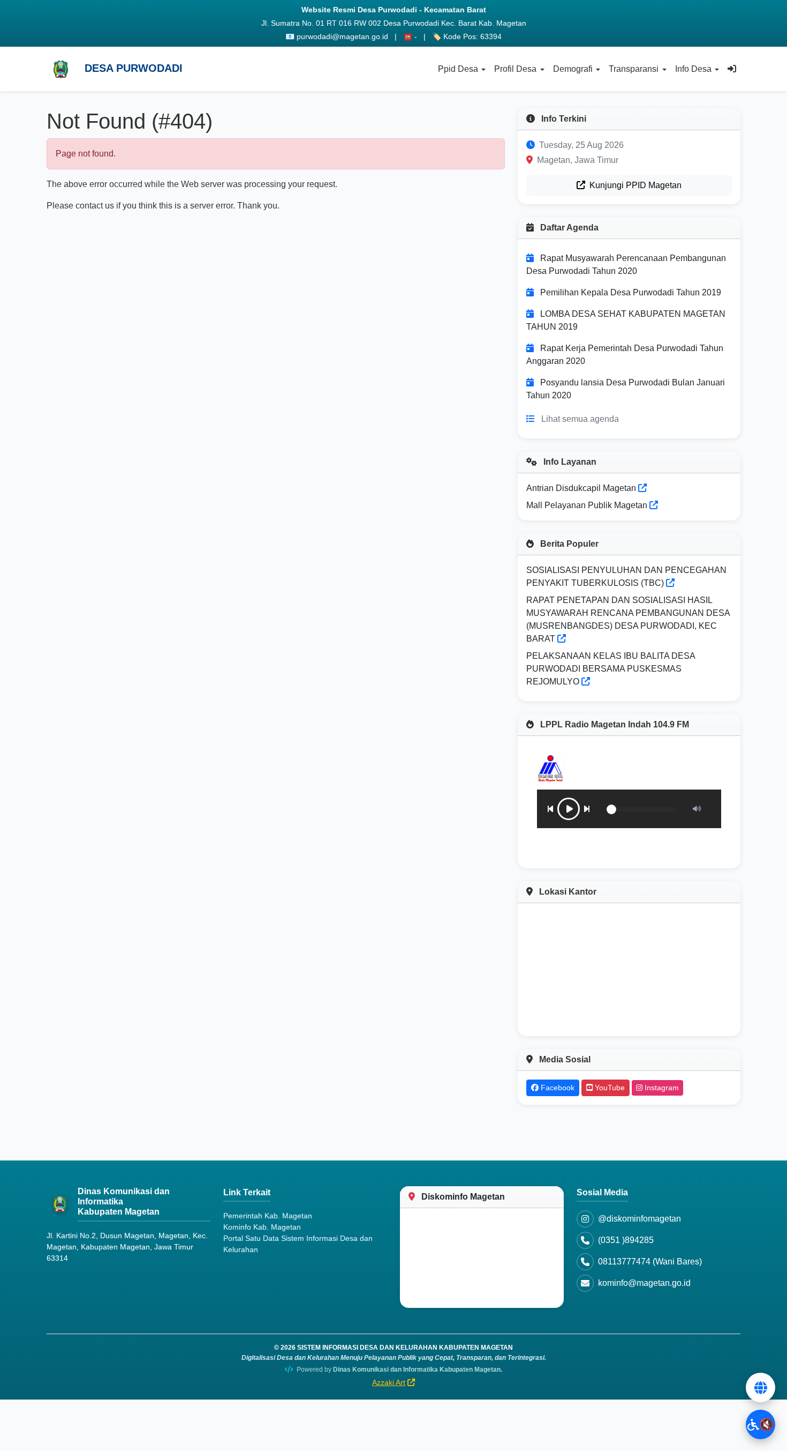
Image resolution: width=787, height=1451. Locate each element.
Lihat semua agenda (580, 418)
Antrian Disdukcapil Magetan (582, 488)
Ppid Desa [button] (458, 68)
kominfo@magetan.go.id (644, 1283)
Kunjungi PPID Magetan (634, 185)
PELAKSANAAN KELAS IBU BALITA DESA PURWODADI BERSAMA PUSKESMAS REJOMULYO (610, 668)
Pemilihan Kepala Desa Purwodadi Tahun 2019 (630, 292)
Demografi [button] (573, 68)
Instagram (660, 1087)
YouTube (609, 1087)
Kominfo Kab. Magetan (262, 1227)
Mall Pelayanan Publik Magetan (587, 505)
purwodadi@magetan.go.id (342, 36)
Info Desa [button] (693, 68)
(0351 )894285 (626, 1240)
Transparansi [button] (634, 68)
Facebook (556, 1087)
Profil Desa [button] (515, 68)
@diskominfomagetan (639, 1218)
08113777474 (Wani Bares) (650, 1261)
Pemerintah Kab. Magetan (267, 1215)
